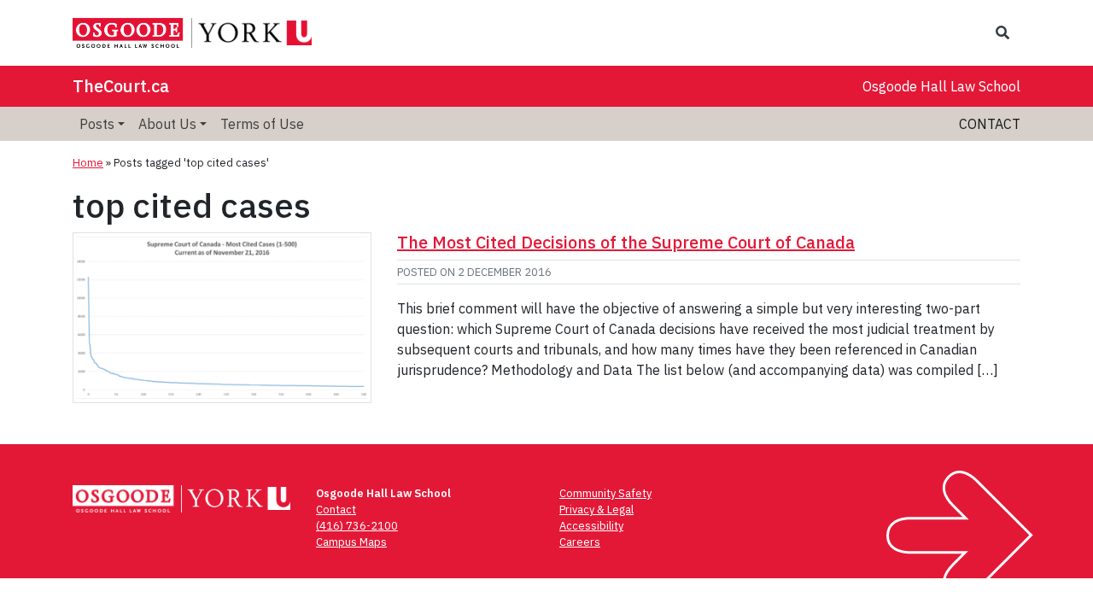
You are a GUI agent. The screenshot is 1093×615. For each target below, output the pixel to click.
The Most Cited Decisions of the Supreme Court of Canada (626, 242)
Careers (579, 542)
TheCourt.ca (121, 85)
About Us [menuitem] (167, 123)
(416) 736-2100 (357, 525)
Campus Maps (351, 542)
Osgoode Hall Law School (941, 86)
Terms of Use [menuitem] (262, 123)
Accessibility (591, 525)
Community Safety (605, 493)
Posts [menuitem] (96, 123)
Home (88, 162)
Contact (989, 123)
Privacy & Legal (596, 509)
